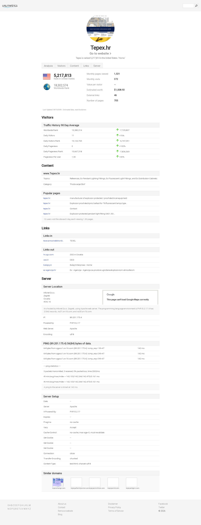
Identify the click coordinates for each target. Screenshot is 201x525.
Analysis (48, 65)
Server (96, 65)
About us (62, 504)
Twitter (161, 507)
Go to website (99, 53)
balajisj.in (47, 265)
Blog (60, 514)
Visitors (61, 65)
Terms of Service (115, 511)
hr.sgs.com (48, 254)
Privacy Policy (114, 507)
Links (86, 65)
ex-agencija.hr (49, 270)
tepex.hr (46, 198)
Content (74, 65)
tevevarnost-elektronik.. (53, 241)
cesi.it (45, 260)
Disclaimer (113, 504)
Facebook (163, 504)
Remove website (65, 511)
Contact (61, 507)
